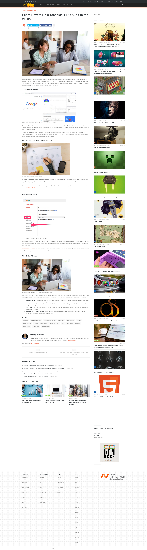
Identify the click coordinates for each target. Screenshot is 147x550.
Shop (116, 1)
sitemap (78, 323)
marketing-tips (70, 320)
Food (76, 497)
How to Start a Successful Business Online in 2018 (55, 401)
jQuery (42, 495)
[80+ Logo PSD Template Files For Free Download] (109, 384)
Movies (77, 525)
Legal (23, 497)
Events (24, 490)
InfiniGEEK (97, 434)
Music (76, 527)
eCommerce (25, 485)
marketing (61, 320)
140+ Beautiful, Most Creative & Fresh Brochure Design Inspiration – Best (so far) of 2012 (108, 72)
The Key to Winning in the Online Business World (31, 401)
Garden (77, 505)
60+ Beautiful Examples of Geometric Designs (106, 197)
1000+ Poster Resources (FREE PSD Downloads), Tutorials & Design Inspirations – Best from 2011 (107, 45)
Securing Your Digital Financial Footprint (33, 373)
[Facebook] (23, 1)
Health (76, 512)
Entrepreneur (26, 487)
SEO (36, 10)
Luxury (77, 520)
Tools (76, 540)
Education (77, 485)
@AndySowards (71, 340)
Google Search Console (28, 248)
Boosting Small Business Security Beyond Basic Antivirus (37, 371)
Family (76, 492)
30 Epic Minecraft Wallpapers (101, 172)
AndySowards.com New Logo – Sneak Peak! (105, 320)
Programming (43, 500)
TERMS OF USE (78, 548)
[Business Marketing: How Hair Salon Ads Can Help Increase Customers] (79, 391)
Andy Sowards (32, 27)
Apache (42, 477)
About (83, 1)
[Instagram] (36, 1)
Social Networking (27, 505)
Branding (24, 482)
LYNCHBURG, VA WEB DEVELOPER (38, 548)
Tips (72, 4)
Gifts (76, 510)
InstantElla (96, 435)
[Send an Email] (29, 1)
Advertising (25, 477)
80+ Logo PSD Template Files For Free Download (107, 396)
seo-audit (70, 323)
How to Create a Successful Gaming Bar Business (36, 376)
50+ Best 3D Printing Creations (102, 147)
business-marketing (36, 320)
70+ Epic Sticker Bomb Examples (102, 296)
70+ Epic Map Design (99, 246)
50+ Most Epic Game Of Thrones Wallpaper (105, 122)
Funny (76, 500)
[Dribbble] (38, 1)
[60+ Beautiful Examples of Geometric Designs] (109, 184)
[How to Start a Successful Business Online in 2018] (55, 391)
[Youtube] (27, 1)
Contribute (104, 1)
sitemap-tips (27, 326)
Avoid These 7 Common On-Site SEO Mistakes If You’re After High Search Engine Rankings (108, 346)
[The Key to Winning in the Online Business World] (32, 391)
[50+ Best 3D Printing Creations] (109, 135)
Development (50, 4)
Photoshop (60, 490)
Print (58, 492)
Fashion (77, 495)
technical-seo (46, 326)
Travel (76, 542)
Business (65, 4)
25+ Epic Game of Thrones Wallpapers (104, 372)
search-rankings (55, 323)
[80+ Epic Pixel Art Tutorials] (109, 85)
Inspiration (60, 482)
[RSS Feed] (31, 1)
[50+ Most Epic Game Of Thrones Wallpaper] (109, 110)
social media (36, 326)
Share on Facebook (47, 25)
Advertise (111, 1)
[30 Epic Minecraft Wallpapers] (109, 160)
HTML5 (41, 490)
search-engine (27, 323)
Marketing (31, 10)
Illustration (60, 480)
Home (76, 517)
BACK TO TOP (122, 548)
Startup (24, 507)
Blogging (24, 480)
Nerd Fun (77, 530)
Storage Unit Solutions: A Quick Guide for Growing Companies (39, 365)
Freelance (25, 495)
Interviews (60, 485)
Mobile (41, 497)
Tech (58, 4)
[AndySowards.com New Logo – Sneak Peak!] (109, 308)
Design (41, 4)
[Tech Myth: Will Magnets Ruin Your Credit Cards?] (109, 259)
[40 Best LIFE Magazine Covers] (109, 209)
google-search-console (50, 320)
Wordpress (43, 502)
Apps (41, 480)
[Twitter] (25, 1)
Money (76, 522)
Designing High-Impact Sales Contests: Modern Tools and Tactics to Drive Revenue (44, 368)
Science (77, 532)
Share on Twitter (34, 25)
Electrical (78, 487)
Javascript (43, 492)
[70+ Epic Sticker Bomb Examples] (109, 284)
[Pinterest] (33, 1)
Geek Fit (77, 507)
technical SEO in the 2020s (28, 187)
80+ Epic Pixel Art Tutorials (101, 98)
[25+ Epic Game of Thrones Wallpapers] (109, 360)
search (79, 320)
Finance (24, 492)
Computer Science (45, 485)
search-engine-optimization (41, 323)
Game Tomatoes (98, 432)
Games (76, 502)
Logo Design (60, 487)
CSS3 (41, 487)
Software (77, 535)
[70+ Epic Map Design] (109, 234)
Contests (60, 477)
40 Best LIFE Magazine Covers (102, 221)
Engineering (78, 490)
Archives (89, 1)
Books (76, 480)
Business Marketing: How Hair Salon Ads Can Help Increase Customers (77, 402)
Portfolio (96, 1)
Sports (77, 537)
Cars (76, 482)
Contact (122, 1)
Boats (76, 477)
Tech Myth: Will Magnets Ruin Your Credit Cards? (107, 271)
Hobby (76, 515)
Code (41, 482)
